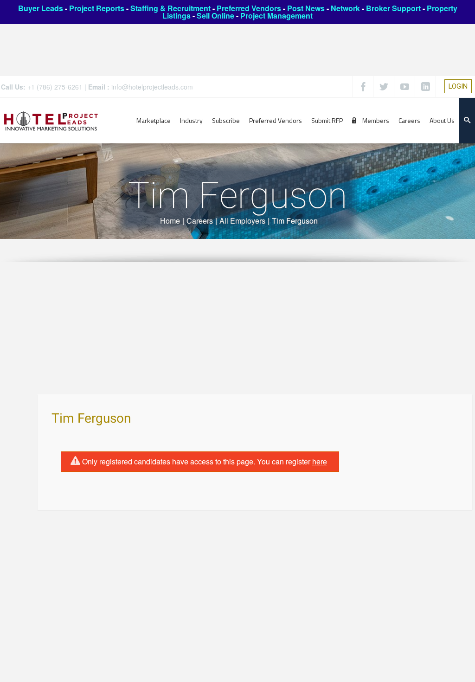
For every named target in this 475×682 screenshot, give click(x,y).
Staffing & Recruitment (170, 8)
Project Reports (96, 8)
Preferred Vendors (249, 8)
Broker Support (393, 8)
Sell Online (215, 15)
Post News (306, 8)
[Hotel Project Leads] (51, 120)
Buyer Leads (40, 8)
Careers (199, 220)
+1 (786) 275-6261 (55, 86)
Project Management (276, 15)
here (319, 461)
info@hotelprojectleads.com (152, 86)
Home (170, 220)
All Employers (242, 220)
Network (345, 8)
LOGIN (458, 86)
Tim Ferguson (91, 419)
